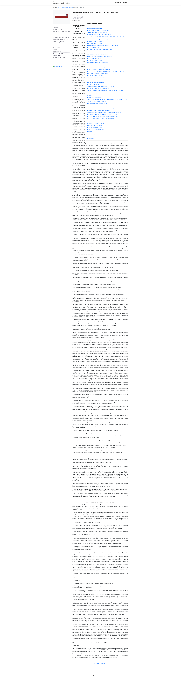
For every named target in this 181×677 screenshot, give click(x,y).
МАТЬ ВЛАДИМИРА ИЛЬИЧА (94, 43)
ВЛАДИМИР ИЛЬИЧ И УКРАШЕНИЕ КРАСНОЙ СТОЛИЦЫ (102, 114)
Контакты (118, 2)
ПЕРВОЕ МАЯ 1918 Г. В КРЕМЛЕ (95, 78)
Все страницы (90, 138)
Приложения (90, 136)
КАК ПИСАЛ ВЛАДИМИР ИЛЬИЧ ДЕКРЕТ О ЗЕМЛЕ (100, 49)
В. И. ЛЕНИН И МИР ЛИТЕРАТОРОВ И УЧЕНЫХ (99, 121)
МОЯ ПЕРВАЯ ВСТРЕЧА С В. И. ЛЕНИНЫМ (98, 30)
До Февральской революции (94, 28)
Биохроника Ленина (59, 35)
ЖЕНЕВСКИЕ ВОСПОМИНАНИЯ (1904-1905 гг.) (99, 34)
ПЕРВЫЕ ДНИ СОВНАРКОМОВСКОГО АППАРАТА (100, 54)
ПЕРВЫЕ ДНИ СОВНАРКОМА (94, 52)
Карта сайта (57, 60)
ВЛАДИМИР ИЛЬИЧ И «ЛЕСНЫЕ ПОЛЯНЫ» (98, 110)
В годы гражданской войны (94, 97)
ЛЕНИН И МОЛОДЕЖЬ (93, 84)
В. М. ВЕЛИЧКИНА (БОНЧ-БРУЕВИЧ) (96, 123)
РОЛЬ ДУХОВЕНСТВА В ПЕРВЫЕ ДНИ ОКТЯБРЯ (99, 67)
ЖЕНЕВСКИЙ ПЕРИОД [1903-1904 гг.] (97, 32)
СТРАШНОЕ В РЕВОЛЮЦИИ (94, 65)
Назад (97, 663)
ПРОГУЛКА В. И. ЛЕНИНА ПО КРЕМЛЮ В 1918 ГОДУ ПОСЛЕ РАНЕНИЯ (105, 108)
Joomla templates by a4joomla (90, 675)
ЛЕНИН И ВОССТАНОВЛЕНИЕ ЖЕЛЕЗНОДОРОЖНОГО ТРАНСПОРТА (105, 90)
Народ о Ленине (58, 53)
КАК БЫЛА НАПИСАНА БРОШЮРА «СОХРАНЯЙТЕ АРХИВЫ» (102, 116)
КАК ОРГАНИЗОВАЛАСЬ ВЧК (94, 60)
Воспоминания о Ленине (61, 57)
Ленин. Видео (57, 51)
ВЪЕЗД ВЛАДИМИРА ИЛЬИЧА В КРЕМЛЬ (97, 73)
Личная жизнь (57, 29)
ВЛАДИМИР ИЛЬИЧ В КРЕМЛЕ (95, 75)
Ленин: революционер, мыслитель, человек (67, 2)
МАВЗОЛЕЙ (90, 131)
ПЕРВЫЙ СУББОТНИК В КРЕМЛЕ (95, 82)
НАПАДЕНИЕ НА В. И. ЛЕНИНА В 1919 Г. (97, 106)
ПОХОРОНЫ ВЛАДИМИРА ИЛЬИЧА (96, 129)
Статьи (85, 16)
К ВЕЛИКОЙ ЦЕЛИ (92, 134)
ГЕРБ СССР (90, 95)
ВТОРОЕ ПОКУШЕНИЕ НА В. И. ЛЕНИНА (97, 103)
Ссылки (55, 62)
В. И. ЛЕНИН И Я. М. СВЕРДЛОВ (95, 58)
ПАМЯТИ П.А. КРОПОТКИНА (94, 127)
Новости (56, 49)
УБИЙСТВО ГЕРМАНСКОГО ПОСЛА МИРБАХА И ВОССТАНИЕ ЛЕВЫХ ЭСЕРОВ (107, 99)
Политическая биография (61, 37)
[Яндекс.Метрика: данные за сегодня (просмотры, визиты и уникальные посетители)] (58, 66)
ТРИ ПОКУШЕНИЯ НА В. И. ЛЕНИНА (96, 101)
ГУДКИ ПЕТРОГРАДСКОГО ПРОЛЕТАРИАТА (98, 69)
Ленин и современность (60, 39)
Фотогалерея (57, 55)
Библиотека (56, 47)
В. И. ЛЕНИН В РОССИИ (93, 47)
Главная (55, 27)
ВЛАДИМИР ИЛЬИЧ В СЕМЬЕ (94, 41)
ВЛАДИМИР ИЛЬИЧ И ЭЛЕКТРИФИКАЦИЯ (98, 88)
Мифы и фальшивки (59, 45)
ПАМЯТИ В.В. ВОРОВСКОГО (94, 125)
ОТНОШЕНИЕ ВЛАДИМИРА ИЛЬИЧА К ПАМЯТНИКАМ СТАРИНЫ (104, 112)
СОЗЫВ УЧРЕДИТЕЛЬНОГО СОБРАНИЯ (97, 62)
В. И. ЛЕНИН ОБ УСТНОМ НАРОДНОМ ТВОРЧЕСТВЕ (100, 118)
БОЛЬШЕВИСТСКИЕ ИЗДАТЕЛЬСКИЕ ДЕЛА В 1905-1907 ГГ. (102, 39)
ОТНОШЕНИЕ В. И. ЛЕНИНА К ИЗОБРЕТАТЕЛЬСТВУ (100, 86)
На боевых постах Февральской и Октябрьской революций (102, 45)
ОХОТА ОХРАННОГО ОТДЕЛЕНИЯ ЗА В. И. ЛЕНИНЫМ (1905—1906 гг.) (105, 36)
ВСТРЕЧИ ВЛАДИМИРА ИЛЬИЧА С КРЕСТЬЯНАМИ (100, 80)
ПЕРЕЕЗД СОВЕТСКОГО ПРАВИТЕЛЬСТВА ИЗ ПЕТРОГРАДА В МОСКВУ (105, 71)
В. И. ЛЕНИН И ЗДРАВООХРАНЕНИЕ (96, 93)
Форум (125, 2)
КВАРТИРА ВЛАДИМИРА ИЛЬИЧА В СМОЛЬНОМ (99, 56)
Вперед (103, 663)
